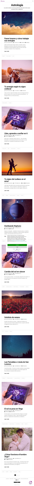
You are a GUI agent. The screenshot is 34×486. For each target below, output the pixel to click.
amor (3, 195)
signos (18, 195)
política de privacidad (17, 250)
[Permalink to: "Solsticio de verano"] (17, 302)
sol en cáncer (22, 286)
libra (8, 148)
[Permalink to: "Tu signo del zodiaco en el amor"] (17, 163)
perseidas (23, 378)
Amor (23, 183)
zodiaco (10, 102)
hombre (7, 471)
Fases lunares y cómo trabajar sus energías (16, 39)
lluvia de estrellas (17, 378)
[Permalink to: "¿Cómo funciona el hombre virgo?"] (17, 439)
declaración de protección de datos (21, 241)
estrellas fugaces (10, 378)
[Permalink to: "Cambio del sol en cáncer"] (17, 256)
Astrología (22, 42)
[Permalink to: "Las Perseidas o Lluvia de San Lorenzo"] (17, 346)
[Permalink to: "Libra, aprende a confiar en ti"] (17, 118)
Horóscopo (12, 136)
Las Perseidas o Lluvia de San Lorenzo (16, 363)
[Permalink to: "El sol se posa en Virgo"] (17, 393)
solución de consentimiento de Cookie (17, 240)
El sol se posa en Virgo (13, 409)
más (17, 247)
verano (11, 331)
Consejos (27, 42)
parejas (7, 195)
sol (2, 331)
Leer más (6, 51)
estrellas (3, 378)
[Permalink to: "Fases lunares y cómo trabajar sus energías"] (17, 23)
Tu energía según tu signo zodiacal (15, 87)
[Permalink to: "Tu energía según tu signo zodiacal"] (17, 71)
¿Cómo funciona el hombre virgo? (15, 455)
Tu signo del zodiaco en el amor (14, 180)
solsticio (6, 331)
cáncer (3, 286)
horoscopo (4, 148)
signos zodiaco (4, 102)
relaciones (15, 471)
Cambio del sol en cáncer (14, 271)
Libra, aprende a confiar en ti (15, 133)
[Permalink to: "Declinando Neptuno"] (17, 210)
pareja (11, 471)
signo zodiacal (13, 148)
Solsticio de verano (12, 317)
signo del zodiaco (12, 195)
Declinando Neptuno (12, 226)
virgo (19, 471)
